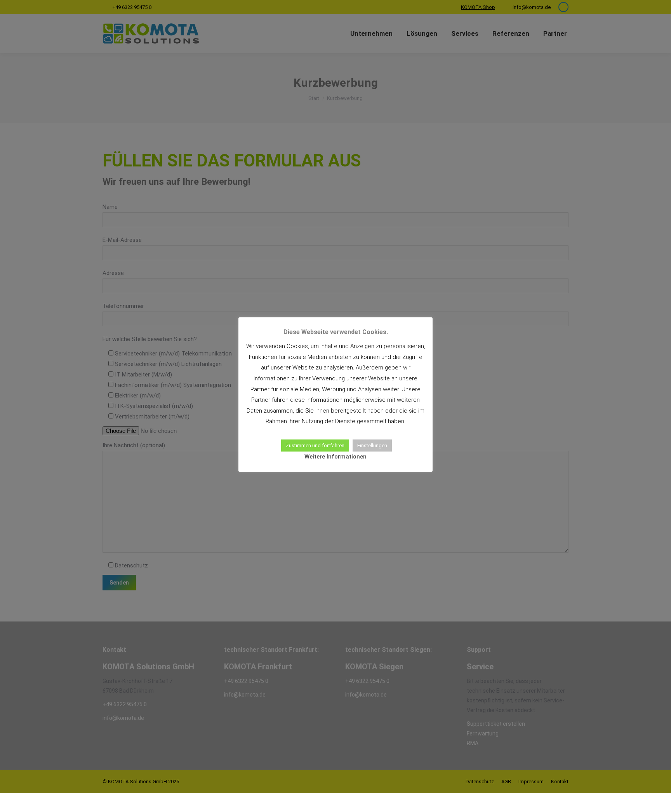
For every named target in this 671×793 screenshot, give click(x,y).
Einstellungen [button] (372, 445)
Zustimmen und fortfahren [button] (315, 445)
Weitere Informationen (335, 456)
